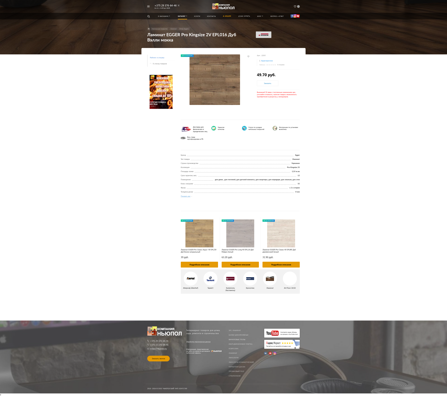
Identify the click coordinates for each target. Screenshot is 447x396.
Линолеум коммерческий (241, 362)
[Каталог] (148, 28)
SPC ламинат (235, 330)
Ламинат (233, 353)
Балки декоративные (238, 335)
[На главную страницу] (223, 6)
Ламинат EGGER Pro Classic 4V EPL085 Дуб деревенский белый (279, 251)
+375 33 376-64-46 (159, 344)
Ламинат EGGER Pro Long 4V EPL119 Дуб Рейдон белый (238, 251)
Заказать (267, 83)
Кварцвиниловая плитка (240, 344)
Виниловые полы (237, 339)
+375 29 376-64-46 (165, 5)
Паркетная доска (237, 367)
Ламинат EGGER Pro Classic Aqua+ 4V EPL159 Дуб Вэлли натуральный (198, 251)
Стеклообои (234, 376)
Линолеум (234, 358)
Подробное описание (199, 264)
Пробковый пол (236, 371)
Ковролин (233, 348)
